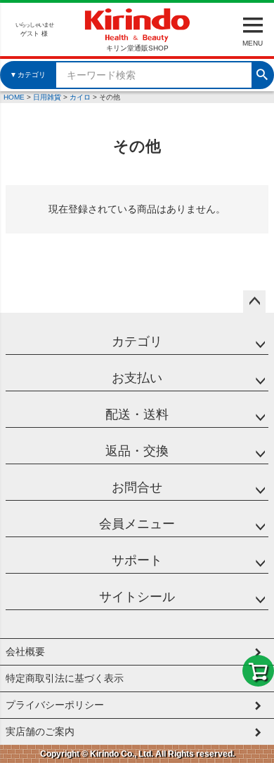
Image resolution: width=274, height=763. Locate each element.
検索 (262, 72)
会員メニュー (137, 524)
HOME (14, 97)
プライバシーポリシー (55, 704)
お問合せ (137, 487)
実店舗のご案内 (40, 731)
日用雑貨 (47, 97)
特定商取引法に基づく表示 (65, 678)
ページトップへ (254, 301)
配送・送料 (137, 414)
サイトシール (137, 597)
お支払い (137, 378)
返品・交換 (137, 451)
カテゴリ (137, 342)
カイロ (80, 97)
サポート (137, 560)
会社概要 (25, 651)
